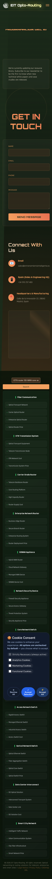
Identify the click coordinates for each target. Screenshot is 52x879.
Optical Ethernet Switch (17, 753)
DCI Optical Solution (16, 792)
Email (11, 161)
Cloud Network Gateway (17, 567)
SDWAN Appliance (27, 552)
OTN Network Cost (15, 458)
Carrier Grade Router (26, 474)
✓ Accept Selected (28, 692)
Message (12, 190)
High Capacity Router (16, 497)
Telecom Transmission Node (19, 451)
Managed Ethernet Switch (18, 722)
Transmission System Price (19, 466)
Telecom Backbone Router (18, 482)
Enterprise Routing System (19, 536)
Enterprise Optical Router (18, 420)
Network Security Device (27, 591)
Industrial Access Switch (17, 730)
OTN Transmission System (27, 436)
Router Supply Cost (16, 505)
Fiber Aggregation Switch (18, 761)
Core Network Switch (26, 629)
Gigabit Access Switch (17, 715)
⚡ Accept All (42, 692)
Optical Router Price (16, 427)
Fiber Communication (27, 397)
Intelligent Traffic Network (18, 831)
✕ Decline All (13, 692)
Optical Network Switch (27, 746)
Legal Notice (23, 867)
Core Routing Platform (17, 490)
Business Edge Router (17, 521)
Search (26, 387)
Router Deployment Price (18, 543)
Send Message (29, 216)
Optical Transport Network (18, 405)
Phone (11, 175)
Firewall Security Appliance (19, 598)
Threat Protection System (18, 613)
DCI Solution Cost (15, 814)
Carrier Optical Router (16, 412)
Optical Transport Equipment (19, 444)
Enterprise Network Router (27, 513)
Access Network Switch (27, 707)
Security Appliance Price (17, 621)
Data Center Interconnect (27, 784)
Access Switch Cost (16, 737)
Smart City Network (27, 823)
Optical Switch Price (16, 776)
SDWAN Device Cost (16, 582)
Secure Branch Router (17, 528)
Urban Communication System (20, 838)
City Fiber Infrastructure (17, 846)
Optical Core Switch (16, 768)
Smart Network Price (16, 853)
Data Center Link (15, 807)
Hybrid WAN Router (16, 560)
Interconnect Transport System (20, 800)
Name (11, 146)
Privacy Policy (35, 867)
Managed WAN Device (17, 575)
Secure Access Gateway (17, 606)
